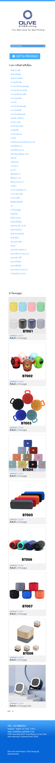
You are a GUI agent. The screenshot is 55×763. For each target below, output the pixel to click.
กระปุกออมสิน (16, 98)
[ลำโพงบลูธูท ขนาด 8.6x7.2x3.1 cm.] (27, 453)
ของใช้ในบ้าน (16, 146)
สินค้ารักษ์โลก (16, 230)
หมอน (13, 246)
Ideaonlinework (13, 754)
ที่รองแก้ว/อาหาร (17, 182)
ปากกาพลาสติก (17, 194)
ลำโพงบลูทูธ (16, 210)
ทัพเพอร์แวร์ (15, 174)
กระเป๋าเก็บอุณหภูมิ (18, 106)
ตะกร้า (13, 170)
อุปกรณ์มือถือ (16, 266)
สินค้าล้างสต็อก (17, 78)
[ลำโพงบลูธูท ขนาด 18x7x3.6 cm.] (27, 499)
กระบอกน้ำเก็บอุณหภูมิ (20, 86)
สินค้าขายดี (15, 70)
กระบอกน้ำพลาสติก (18, 94)
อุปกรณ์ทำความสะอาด (20, 254)
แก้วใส (13, 138)
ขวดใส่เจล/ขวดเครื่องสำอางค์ (23, 142)
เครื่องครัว (15, 162)
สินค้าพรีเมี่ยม (16, 222)
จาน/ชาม (14, 166)
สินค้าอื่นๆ (15, 238)
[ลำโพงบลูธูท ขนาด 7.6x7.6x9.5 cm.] (27, 361)
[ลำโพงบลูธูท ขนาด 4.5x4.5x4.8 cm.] (27, 315)
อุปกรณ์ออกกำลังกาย (19, 270)
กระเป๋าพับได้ (16, 110)
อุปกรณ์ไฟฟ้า (16, 262)
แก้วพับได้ (14, 130)
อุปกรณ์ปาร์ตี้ (16, 258)
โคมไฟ (13, 158)
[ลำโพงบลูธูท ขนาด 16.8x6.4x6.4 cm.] (27, 545)
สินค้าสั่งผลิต (16, 74)
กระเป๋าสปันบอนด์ (18, 114)
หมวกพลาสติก (16, 242)
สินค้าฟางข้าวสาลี (18, 226)
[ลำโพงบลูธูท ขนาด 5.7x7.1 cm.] (27, 591)
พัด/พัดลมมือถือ (17, 202)
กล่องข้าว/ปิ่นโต (17, 118)
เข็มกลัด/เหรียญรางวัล (20, 154)
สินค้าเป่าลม (16, 218)
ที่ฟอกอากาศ (16, 178)
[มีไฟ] (27, 683)
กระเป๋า (14, 102)
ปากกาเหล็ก (15, 198)
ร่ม (12, 206)
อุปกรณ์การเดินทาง (18, 250)
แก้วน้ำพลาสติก (17, 126)
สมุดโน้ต (14, 214)
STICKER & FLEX (18, 274)
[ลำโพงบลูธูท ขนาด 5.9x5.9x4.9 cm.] (27, 637)
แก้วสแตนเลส (16, 134)
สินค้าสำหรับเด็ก (17, 234)
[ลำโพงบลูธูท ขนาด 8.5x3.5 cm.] (27, 407)
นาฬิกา (13, 186)
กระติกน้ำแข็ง (16, 82)
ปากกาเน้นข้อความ (18, 190)
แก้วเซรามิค (15, 122)
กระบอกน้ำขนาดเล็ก (19, 90)
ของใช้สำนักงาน (17, 150)
